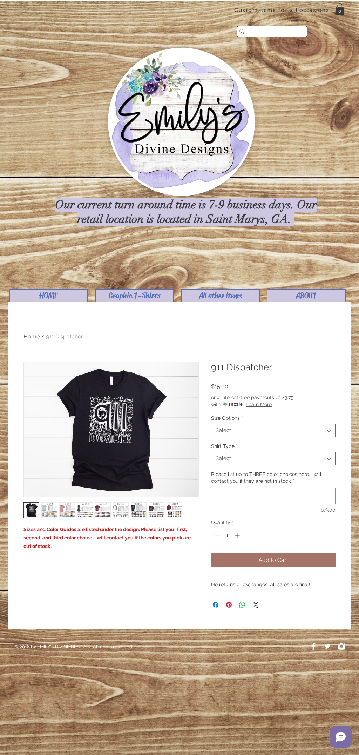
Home (31, 336)
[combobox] (273, 430)
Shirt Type (224, 446)
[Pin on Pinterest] (229, 605)
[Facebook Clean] (313, 646)
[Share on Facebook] (215, 605)
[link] (340, 9)
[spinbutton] (227, 535)
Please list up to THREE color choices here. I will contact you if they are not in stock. (266, 477)
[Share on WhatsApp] (242, 605)
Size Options (227, 418)
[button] (134, 295)
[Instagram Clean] (341, 646)
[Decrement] (216, 535)
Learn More (259, 404)
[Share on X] (255, 605)
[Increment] (237, 535)
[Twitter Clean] (327, 646)
